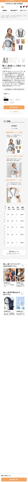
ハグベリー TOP (5, 15)
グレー (11, 99)
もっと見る (23, 265)
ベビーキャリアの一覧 (16, 15)
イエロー (12, 102)
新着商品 (5, 10)
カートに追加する (14, 111)
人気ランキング (23, 10)
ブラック (18, 99)
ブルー (6, 102)
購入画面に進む (14, 107)
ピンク (6, 99)
